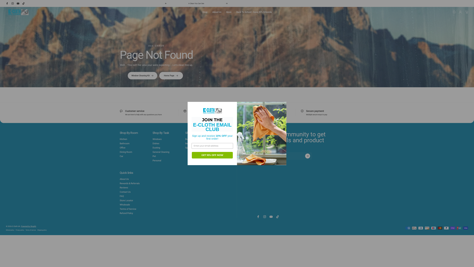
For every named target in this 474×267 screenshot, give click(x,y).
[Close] (283, 105)
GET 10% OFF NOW (212, 155)
